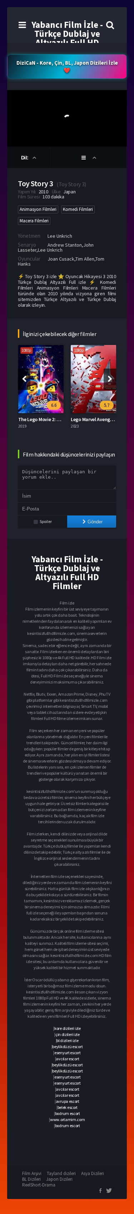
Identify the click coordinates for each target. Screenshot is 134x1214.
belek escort (68, 1107)
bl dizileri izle (67, 1040)
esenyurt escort (67, 1052)
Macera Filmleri (34, 221)
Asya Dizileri (92, 1173)
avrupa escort (67, 1101)
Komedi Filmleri (78, 209)
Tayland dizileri (61, 1173)
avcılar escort (67, 1058)
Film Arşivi (31, 1173)
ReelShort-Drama (38, 1185)
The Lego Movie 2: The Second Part (54, 419)
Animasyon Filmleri (38, 209)
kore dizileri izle (67, 1028)
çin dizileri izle (67, 1034)
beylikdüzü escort (67, 1046)
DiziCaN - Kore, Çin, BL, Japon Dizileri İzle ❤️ (67, 66)
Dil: (25, 158)
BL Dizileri (31, 1179)
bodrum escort (67, 1113)
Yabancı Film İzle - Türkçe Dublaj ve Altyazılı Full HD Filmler (67, 38)
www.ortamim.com (67, 1119)
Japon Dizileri (59, 1179)
